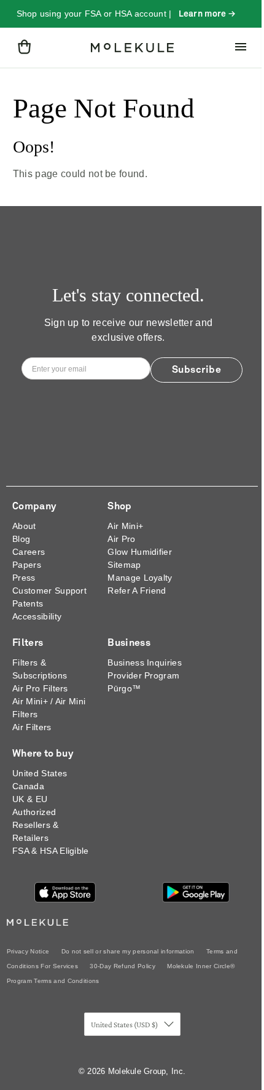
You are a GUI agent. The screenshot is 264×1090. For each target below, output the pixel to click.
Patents (27, 603)
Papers (26, 565)
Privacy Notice (28, 951)
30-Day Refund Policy (122, 966)
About (24, 526)
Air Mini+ (125, 526)
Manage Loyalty (139, 578)
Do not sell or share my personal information (128, 951)
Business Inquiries (144, 662)
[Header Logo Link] (132, 48)
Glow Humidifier (139, 552)
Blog (21, 539)
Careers (28, 552)
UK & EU (29, 799)
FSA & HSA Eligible (50, 851)
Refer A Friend (136, 590)
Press (24, 578)
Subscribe (197, 370)
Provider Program (143, 675)
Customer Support (49, 590)
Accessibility (36, 616)
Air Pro (121, 539)
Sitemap (124, 565)
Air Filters (32, 727)
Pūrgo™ (124, 688)
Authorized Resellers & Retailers (35, 825)
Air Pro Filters (40, 688)
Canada (28, 786)
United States (39, 773)
